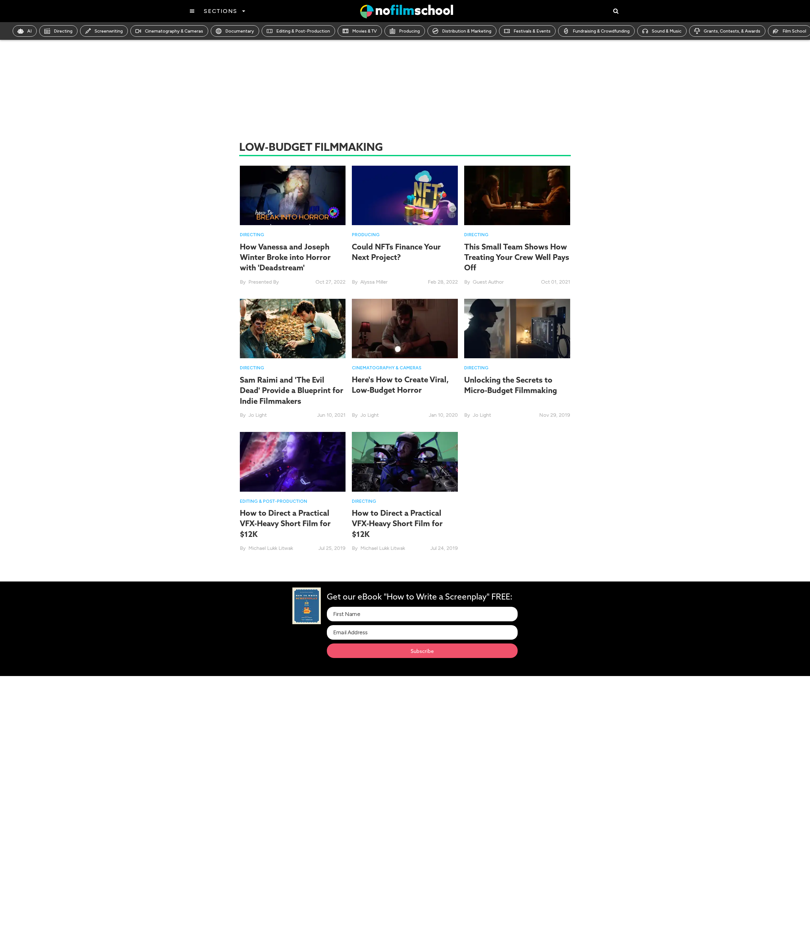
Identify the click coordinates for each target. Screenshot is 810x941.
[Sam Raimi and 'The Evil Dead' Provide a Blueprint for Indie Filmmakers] (293, 328)
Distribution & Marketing (466, 31)
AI (29, 31)
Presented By (263, 282)
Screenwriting (109, 31)
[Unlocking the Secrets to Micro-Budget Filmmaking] (517, 328)
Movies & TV (364, 31)
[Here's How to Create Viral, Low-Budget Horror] (405, 328)
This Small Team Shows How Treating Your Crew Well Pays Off (516, 257)
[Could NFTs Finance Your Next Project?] (405, 195)
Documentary (239, 31)
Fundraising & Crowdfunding (601, 31)
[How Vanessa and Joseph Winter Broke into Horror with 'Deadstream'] (293, 195)
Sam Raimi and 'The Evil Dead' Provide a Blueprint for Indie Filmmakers (291, 390)
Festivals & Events (532, 31)
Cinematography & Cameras (174, 31)
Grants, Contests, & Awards (732, 31)
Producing (409, 31)
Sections (220, 11)
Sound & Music (667, 31)
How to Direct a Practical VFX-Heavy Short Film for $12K (285, 523)
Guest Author (488, 282)
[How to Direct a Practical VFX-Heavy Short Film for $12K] (293, 461)
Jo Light (257, 415)
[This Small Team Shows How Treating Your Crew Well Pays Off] (517, 195)
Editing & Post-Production (303, 31)
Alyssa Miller (374, 282)
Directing (63, 31)
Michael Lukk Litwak (270, 548)
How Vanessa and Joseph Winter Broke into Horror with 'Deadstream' (285, 257)
